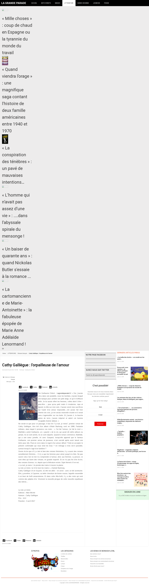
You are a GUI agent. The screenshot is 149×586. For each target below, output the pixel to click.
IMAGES (57, 3)
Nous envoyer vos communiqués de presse (102, 561)
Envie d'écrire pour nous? (97, 566)
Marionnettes (64, 559)
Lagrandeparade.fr (64, 393)
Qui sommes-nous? (95, 554)
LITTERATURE (68, 3)
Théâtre (63, 556)
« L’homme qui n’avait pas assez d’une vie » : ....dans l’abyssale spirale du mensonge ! (16, 216)
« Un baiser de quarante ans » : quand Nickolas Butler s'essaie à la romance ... (17, 263)
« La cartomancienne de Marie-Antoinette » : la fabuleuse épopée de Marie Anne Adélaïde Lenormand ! (17, 317)
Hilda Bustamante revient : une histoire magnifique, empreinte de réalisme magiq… (130, 421)
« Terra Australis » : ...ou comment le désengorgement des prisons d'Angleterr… (129, 409)
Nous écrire (93, 556)
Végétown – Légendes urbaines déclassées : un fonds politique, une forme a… (131, 451)
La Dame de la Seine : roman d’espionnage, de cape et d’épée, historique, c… (128, 463)
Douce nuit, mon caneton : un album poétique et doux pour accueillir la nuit (122, 371)
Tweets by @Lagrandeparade (95, 375)
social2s (25, 390)
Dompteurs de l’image (67, 568)
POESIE (106, 3)
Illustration (63, 571)
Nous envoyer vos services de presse (100, 559)
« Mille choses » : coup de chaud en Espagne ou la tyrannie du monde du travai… (129, 387)
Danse (62, 561)
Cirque (63, 566)
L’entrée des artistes (66, 554)
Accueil (34, 3)
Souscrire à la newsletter (97, 563)
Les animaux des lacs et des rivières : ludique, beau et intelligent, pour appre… (130, 398)
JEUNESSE (96, 3)
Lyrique (63, 563)
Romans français (22, 353)
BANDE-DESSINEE (83, 3)
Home (4, 353)
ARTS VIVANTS (46, 3)
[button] (24, 387)
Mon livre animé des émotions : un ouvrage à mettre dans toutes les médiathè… (124, 477)
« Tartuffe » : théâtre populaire (121, 433)
